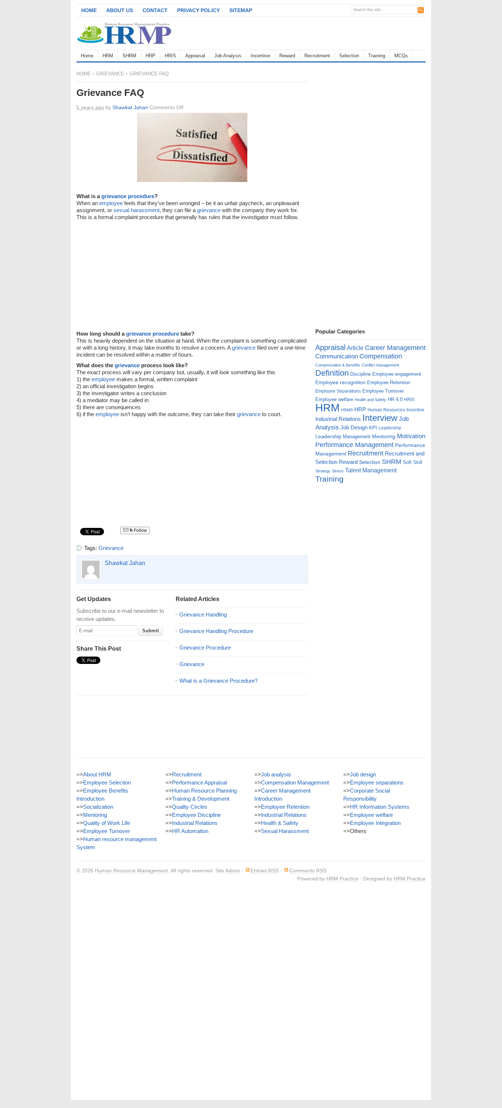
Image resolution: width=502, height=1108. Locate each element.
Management (356, 436)
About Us (119, 10)
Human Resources (386, 409)
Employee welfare (334, 399)
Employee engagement (396, 374)
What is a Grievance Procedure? (218, 681)
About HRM (97, 774)
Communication (336, 356)
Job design (363, 774)
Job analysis (276, 774)
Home (89, 10)
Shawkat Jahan (130, 107)
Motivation (411, 436)
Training (376, 55)
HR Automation (190, 831)
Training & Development (200, 799)
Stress (338, 471)
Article (355, 348)
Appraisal (195, 55)
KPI (373, 427)
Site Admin (227, 870)
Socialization (98, 807)
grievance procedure (127, 196)
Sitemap (240, 10)
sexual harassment (136, 210)
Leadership (390, 427)
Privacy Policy (198, 10)
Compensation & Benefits (337, 365)
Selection (349, 55)
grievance (208, 210)
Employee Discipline (196, 815)
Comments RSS (307, 870)
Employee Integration (375, 823)
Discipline (360, 374)
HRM (108, 55)
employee (111, 203)
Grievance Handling (203, 614)
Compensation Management (295, 782)
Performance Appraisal (199, 782)
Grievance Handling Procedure (216, 631)
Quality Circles (189, 807)
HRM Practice (342, 879)
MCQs (401, 55)
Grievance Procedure (205, 647)
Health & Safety (279, 823)
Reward (287, 55)
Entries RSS (265, 870)
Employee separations (377, 782)
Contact (155, 10)
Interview (379, 418)
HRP (150, 55)
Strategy (322, 471)
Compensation (380, 356)
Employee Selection (107, 782)
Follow (140, 530)
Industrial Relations (338, 419)
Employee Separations (338, 391)
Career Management (395, 347)
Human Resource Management (131, 870)
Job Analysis (227, 55)
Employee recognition (340, 382)
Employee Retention (388, 382)
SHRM (129, 55)
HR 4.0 (395, 399)
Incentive (260, 55)
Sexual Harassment (285, 831)
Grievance (110, 73)
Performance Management (354, 444)
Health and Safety (370, 399)
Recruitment (317, 55)
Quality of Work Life (106, 823)
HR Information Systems (379, 807)
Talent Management (371, 470)
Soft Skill (412, 462)
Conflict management (380, 365)
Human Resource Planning (204, 790)
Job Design (353, 427)
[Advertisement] (340, 33)
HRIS (170, 55)
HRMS (347, 410)
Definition (332, 373)
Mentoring (383, 436)
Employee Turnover (383, 391)
